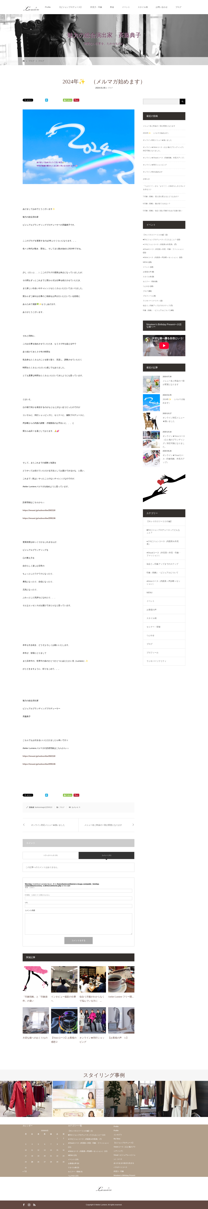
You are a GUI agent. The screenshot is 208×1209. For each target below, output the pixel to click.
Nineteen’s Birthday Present (124, 1175)
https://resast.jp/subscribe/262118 (39, 510)
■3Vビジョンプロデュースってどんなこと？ (160, 240)
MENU (145, 262)
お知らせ (146, 179)
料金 (112, 7)
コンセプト (118, 1135)
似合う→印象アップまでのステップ (156, 306)
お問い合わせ (162, 7)
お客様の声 (147, 272)
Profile (48, 7)
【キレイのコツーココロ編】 (154, 235)
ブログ (178, 7)
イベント (126, 7)
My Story (117, 1139)
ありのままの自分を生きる (124, 1163)
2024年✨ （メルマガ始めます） (156, 133)
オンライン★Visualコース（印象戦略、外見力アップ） (164, 158)
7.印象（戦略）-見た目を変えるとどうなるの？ (161, 197)
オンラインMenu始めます (153, 172)
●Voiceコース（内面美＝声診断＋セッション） (161, 257)
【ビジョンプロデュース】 (70, 7)
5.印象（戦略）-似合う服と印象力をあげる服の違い (162, 211)
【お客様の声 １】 (118, 1038)
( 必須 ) (30, 887)
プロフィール (148, 296)
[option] (26, 1099)
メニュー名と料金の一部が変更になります (103, 825)
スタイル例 (143, 7)
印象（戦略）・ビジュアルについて (156, 310)
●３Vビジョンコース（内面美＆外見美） (158, 244)
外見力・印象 (96, 7)
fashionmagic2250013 (43, 807)
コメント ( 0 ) (106, 855)
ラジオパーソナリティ (151, 301)
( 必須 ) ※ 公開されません (37, 895)
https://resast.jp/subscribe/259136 (39, 518)
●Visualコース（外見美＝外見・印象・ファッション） (163, 249)
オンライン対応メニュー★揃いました (48, 825)
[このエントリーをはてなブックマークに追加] (46, 100)
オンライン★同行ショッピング (155, 165)
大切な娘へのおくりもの (35, 1038)
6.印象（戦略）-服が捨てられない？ (156, 204)
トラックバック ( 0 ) (50, 855)
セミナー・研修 (149, 281)
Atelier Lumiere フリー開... (121, 996)
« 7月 (25, 1171)
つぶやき (146, 286)
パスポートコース (120, 1167)
